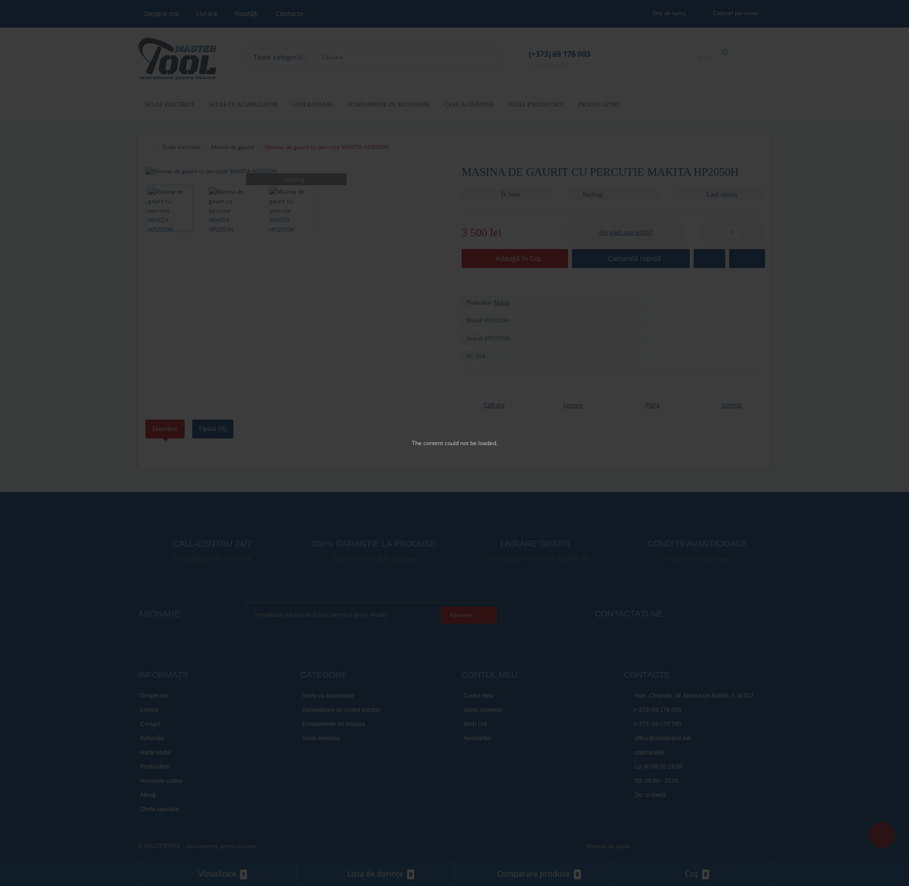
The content (427, 443)
